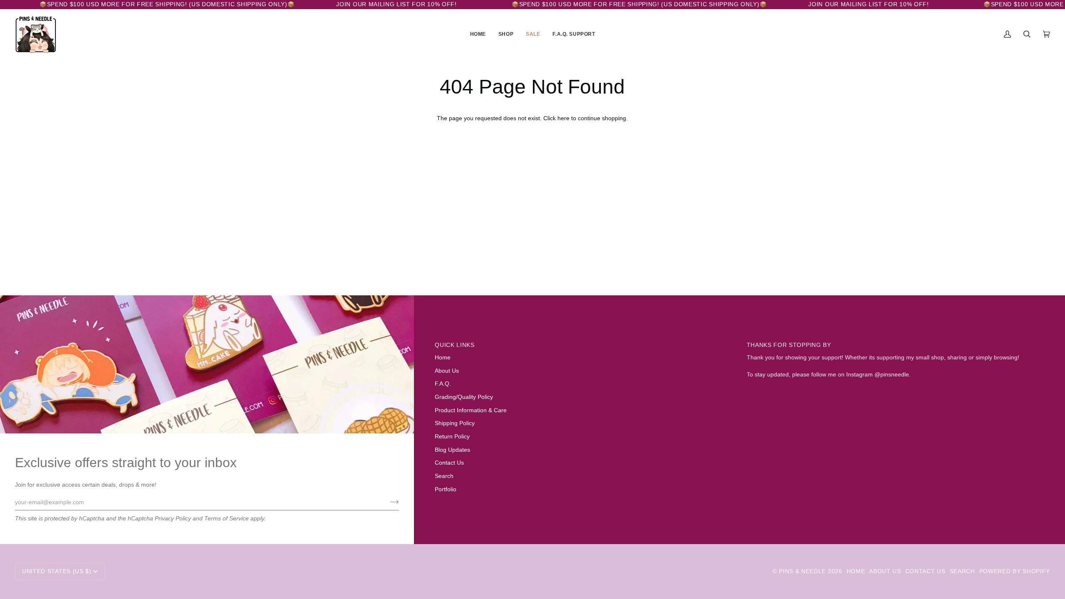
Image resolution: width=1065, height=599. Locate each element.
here (563, 118)
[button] (506, 34)
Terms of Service (226, 518)
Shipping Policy (455, 423)
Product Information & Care (471, 410)
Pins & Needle (802, 571)
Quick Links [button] (455, 345)
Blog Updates (452, 450)
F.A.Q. (443, 384)
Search (444, 476)
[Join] (388, 502)
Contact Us (449, 463)
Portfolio (445, 489)
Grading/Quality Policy (464, 397)
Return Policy (452, 436)
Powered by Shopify (1014, 571)
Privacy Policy (173, 518)
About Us (447, 371)
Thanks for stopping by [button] (789, 345)
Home (443, 357)
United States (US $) (57, 571)
